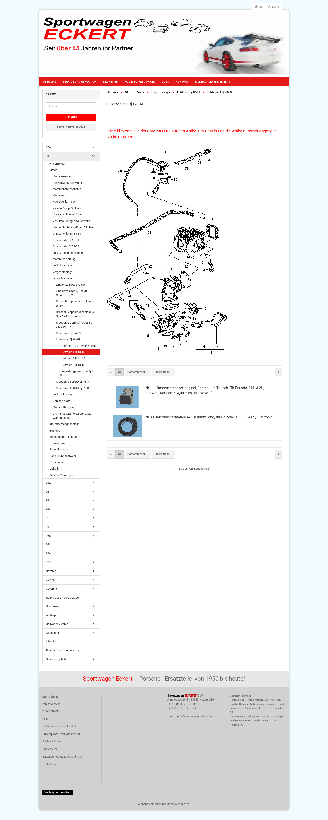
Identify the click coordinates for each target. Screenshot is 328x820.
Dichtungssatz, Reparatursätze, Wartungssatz (72, 415)
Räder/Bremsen (59, 449)
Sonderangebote (56, 659)
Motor (53, 170)
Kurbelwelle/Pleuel (64, 201)
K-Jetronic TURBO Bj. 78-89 (73, 388)
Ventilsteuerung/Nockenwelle (71, 221)
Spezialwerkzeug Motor (67, 182)
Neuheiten (110, 81)
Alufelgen (52, 615)
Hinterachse (57, 443)
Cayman (51, 579)
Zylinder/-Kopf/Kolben (67, 208)
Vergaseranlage (63, 272)
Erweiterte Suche (71, 127)
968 (48, 535)
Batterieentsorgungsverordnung (62, 756)
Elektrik (54, 468)
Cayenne (51, 588)
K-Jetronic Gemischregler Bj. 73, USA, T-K (74, 324)
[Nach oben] (315, 813)
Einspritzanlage (62, 278)
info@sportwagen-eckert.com (195, 716)
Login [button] (275, 6)
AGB (45, 719)
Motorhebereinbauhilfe (67, 189)
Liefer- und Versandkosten (59, 726)
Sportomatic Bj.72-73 (66, 246)
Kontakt (182, 81)
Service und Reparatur (79, 81)
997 (48, 562)
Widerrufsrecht (51, 703)
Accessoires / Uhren (140, 81)
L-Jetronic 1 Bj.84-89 (72, 352)
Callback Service (52, 741)
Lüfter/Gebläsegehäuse (68, 252)
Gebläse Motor (62, 401)
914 (48, 509)
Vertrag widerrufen (57, 792)
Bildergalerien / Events (213, 81)
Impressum (49, 749)
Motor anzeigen (62, 176)
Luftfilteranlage (62, 265)
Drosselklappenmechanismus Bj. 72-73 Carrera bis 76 (75, 314)
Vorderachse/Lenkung (63, 436)
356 (48, 147)
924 (48, 518)
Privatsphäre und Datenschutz (61, 734)
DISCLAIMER (50, 711)
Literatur (51, 641)
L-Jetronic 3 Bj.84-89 (72, 365)
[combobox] (138, 372)
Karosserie (56, 462)
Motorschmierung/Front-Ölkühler (73, 227)
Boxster (51, 571)
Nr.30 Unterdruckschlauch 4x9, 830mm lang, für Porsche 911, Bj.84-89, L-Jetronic (208, 417)
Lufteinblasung (62, 394)
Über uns (49, 81)
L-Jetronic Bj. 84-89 (68, 339)
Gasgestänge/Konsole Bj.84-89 (77, 373)
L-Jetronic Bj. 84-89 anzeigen (77, 345)
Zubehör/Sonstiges (61, 475)
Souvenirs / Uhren (57, 624)
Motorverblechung (64, 259)
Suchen (71, 117)
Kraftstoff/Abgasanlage (64, 424)
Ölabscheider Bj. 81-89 (67, 233)
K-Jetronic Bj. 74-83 (68, 333)
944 (48, 527)
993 (48, 500)
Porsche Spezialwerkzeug (62, 650)
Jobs (165, 81)
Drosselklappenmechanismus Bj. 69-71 (75, 303)
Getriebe (54, 430)
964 (48, 491)
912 (48, 482)
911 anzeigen (57, 163)
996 (48, 553)
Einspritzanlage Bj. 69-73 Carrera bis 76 (71, 293)
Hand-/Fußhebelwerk (62, 456)
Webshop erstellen (150, 804)
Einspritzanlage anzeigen (71, 284)
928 (48, 544)
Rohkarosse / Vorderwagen (63, 597)
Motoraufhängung (64, 407)
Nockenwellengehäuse (67, 214)
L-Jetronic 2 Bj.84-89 (72, 358)
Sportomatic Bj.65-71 (66, 240)
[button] (258, 6)
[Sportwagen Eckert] (164, 43)
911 (48, 156)
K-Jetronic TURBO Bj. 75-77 (73, 381)
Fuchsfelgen (50, 764)
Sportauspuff (54, 606)
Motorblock (60, 195)
